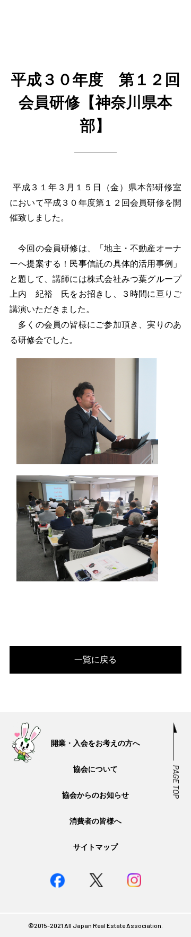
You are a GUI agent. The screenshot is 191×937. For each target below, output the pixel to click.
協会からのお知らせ (95, 794)
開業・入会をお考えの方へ (95, 742)
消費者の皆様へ (95, 820)
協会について (95, 768)
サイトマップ (95, 846)
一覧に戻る (95, 659)
